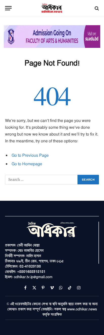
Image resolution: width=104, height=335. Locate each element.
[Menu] (8, 8)
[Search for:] (41, 179)
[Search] (96, 8)
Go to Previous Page (30, 155)
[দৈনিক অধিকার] (52, 8)
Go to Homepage (27, 163)
